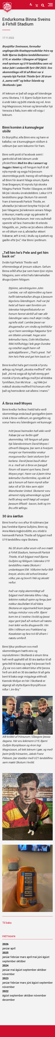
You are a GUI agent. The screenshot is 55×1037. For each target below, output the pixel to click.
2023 (5, 978)
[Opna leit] (42, 5)
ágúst (45, 957)
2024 (5, 965)
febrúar (15, 957)
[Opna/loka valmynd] (50, 4)
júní (39, 957)
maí (34, 957)
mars (23, 957)
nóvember (8, 974)
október (21, 961)
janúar (6, 948)
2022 (5, 991)
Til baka (6, 922)
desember (8, 999)
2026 (5, 944)
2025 (5, 952)
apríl (12, 948)
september (9, 961)
